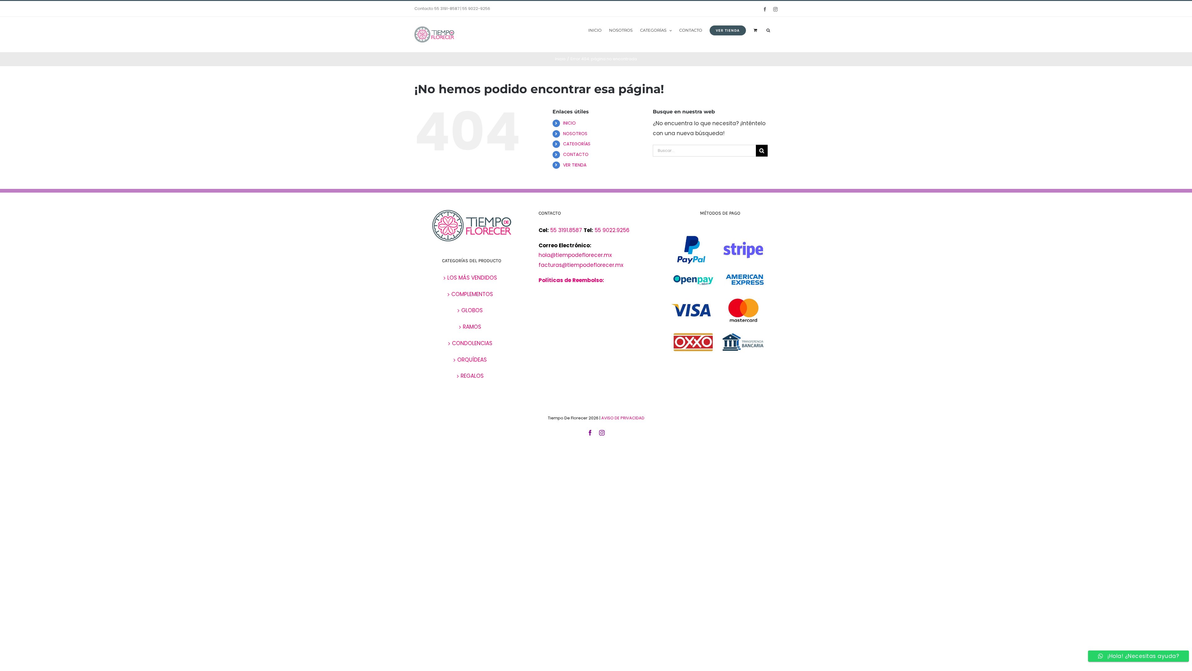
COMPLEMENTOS (472, 294)
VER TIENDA (574, 165)
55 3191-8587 (446, 8)
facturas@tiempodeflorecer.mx (581, 265)
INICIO (569, 123)
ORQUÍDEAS (472, 359)
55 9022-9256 (476, 8)
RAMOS (472, 327)
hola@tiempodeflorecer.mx (576, 255)
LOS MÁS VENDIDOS (472, 277)
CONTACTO (576, 154)
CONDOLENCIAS (472, 343)
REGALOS (472, 376)
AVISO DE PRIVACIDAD (622, 418)
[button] (768, 30)
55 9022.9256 (612, 230)
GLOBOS (472, 310)
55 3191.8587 (566, 230)
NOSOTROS (575, 133)
